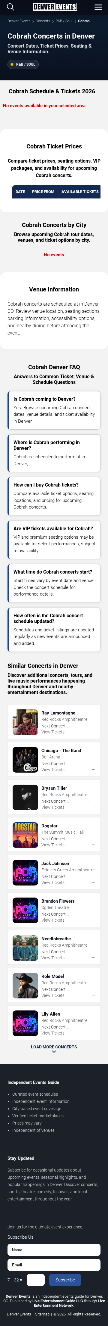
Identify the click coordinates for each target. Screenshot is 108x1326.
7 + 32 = (15, 1280)
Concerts (43, 21)
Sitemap (42, 1314)
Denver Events (19, 21)
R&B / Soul (64, 21)
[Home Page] (54, 7)
